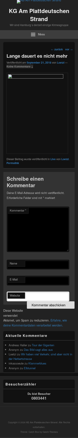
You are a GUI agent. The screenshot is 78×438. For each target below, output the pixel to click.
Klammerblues (37, 363)
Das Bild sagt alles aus (38, 350)
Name (13, 263)
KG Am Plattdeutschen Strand (39, 15)
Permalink (12, 163)
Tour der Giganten (43, 345)
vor (69, 49)
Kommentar (18, 210)
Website (15, 295)
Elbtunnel (30, 368)
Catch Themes (50, 431)
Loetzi (60, 62)
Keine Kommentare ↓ (19, 66)
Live (53, 159)
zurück (57, 49)
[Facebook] (40, 413)
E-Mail (14, 279)
